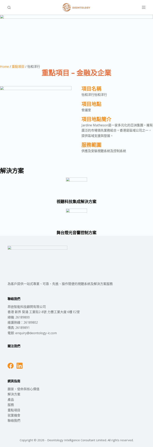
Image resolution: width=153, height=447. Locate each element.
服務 (11, 405)
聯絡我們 (14, 420)
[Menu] (143, 7)
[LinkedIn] (20, 366)
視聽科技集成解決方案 (76, 201)
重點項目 (18, 66)
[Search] (9, 7)
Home (4, 66)
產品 (11, 399)
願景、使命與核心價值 (23, 389)
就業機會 (14, 415)
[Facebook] (11, 366)
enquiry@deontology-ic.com (36, 333)
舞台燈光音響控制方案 (76, 232)
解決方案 (14, 394)
